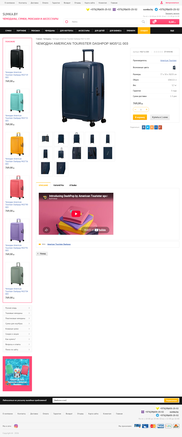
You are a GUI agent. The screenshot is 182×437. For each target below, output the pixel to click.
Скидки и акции (12, 334)
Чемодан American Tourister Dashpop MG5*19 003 (16, 75)
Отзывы (77, 3)
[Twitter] (148, 127)
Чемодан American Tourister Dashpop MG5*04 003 (16, 291)
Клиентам (103, 3)
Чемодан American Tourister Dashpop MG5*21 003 (16, 118)
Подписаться (171, 400)
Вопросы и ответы (13, 344)
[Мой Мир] (156, 127)
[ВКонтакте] (143, 127)
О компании (10, 3)
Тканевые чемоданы (13, 313)
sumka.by (148, 9)
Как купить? (10, 339)
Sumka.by (10, 14)
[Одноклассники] (152, 127)
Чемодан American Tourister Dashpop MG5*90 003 (16, 205)
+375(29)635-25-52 (100, 9)
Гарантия (56, 3)
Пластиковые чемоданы (15, 318)
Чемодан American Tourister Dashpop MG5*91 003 (16, 248)
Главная (114, 3)
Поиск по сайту (11, 349)
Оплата (45, 3)
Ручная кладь (11, 308)
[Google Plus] (160, 127)
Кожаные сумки (12, 329)
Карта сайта (90, 3)
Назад (43, 253)
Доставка (34, 3)
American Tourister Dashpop (59, 244)
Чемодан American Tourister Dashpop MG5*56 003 (16, 161)
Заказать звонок (172, 13)
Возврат (67, 3)
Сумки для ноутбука (13, 323)
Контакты (23, 3)
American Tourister (168, 60)
